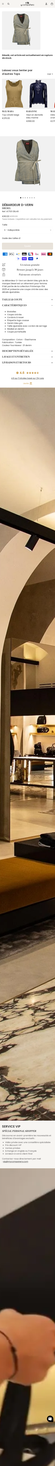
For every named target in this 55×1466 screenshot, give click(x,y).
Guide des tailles (10, 238)
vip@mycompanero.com (15, 1161)
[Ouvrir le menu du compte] (46, 4)
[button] (50, 1419)
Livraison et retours (16, 362)
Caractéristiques (14, 305)
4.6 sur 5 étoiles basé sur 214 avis (27, 378)
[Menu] (3, 4)
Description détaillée (17, 351)
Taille (4, 224)
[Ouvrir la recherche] (8, 4)
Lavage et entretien (16, 356)
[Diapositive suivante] (50, 101)
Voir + (50, 74)
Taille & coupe (12, 299)
